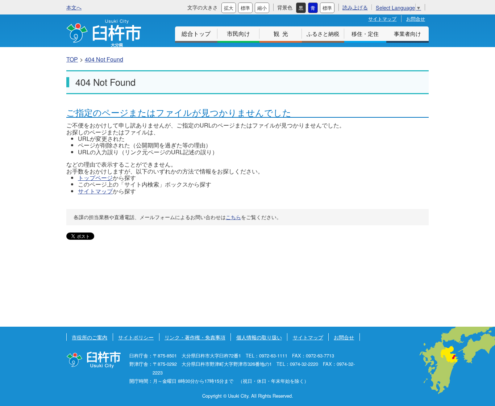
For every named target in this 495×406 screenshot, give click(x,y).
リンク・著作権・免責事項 (195, 337)
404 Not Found (104, 59)
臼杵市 (103, 33)
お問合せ (415, 18)
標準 (245, 7)
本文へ (74, 7)
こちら (233, 217)
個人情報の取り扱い (259, 337)
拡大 (228, 7)
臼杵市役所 (93, 359)
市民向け (238, 33)
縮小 (262, 7)
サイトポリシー (136, 337)
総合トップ (196, 33)
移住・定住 (365, 33)
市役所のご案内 (89, 337)
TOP (72, 59)
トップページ (95, 177)
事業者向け (407, 33)
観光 (282, 33)
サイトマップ (382, 18)
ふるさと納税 (323, 33)
